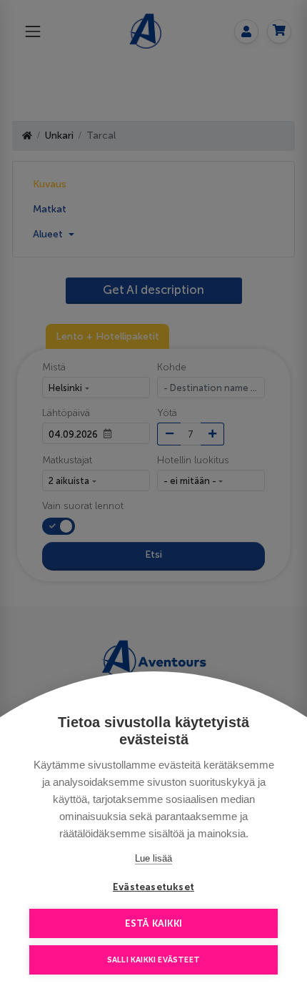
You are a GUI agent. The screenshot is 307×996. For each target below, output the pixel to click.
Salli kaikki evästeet (153, 960)
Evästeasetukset (153, 887)
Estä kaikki (153, 923)
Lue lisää (153, 858)
